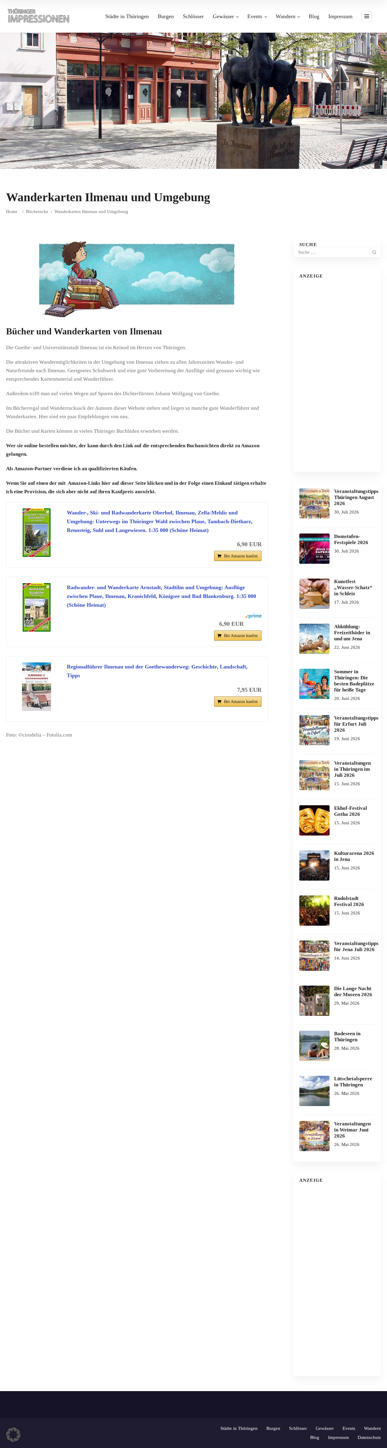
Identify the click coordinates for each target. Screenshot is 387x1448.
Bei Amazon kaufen (241, 556)
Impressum (340, 16)
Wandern (285, 16)
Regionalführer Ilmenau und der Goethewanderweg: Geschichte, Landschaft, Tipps (157, 671)
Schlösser (193, 16)
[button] (13, 1434)
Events (254, 16)
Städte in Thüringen (127, 16)
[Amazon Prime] (253, 623)
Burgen (166, 16)
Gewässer (223, 16)
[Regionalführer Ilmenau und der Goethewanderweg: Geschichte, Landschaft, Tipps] (36, 686)
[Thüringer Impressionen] (41, 16)
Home (12, 211)
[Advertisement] (337, 375)
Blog (314, 16)
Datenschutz (369, 1437)
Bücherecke (37, 211)
